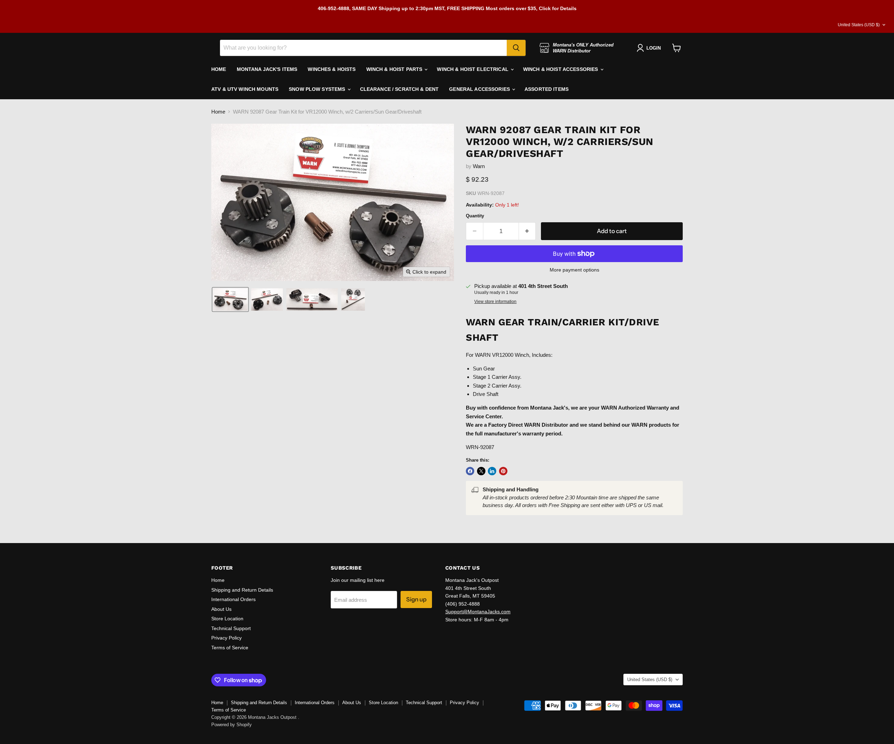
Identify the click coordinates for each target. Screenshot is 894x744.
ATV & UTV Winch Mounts (244, 89)
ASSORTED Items (547, 89)
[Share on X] (481, 471)
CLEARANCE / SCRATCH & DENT (399, 89)
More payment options (574, 270)
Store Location (227, 618)
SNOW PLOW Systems (318, 89)
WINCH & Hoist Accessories (561, 69)
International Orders (233, 599)
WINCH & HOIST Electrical (473, 69)
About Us (221, 609)
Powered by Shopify (231, 724)
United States (859, 24)
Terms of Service (229, 647)
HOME (218, 69)
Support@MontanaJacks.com (478, 611)
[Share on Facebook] (470, 471)
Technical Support (231, 628)
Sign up (416, 599)
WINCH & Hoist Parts (395, 69)
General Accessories (480, 89)
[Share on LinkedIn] (492, 471)
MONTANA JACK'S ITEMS (267, 69)
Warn (479, 166)
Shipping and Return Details (242, 590)
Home (218, 112)
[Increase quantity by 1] (527, 231)
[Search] (516, 48)
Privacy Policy (226, 638)
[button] (230, 299)
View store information (495, 301)
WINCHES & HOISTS (332, 69)
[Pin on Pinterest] (503, 471)
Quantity (475, 215)
